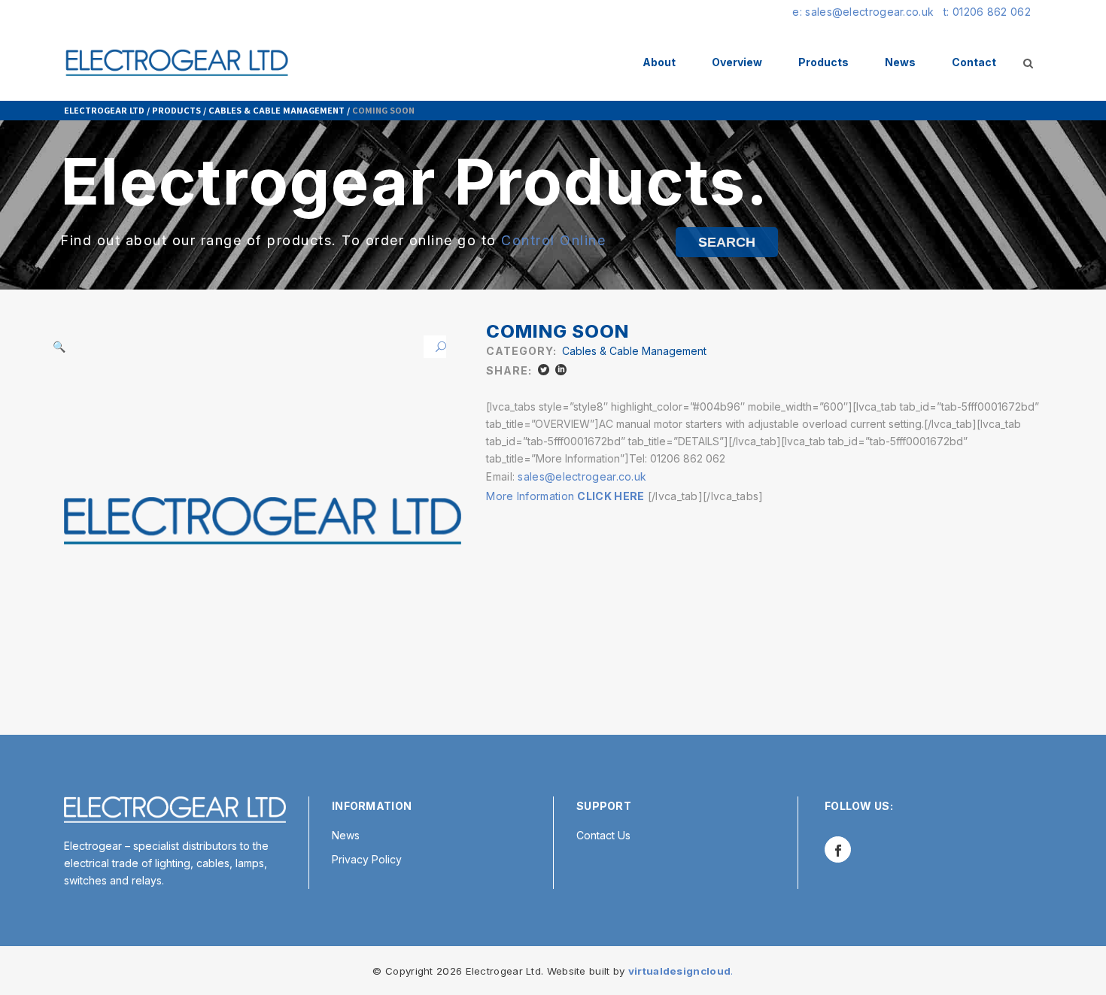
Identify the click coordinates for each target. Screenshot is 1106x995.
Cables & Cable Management (276, 110)
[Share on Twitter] (543, 369)
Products (176, 110)
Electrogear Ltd (104, 110)
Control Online (553, 240)
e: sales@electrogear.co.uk (863, 11)
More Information (565, 496)
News (346, 835)
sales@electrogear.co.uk (582, 476)
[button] (435, 346)
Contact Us (603, 835)
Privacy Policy (367, 859)
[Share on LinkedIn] (561, 369)
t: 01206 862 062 (987, 11)
